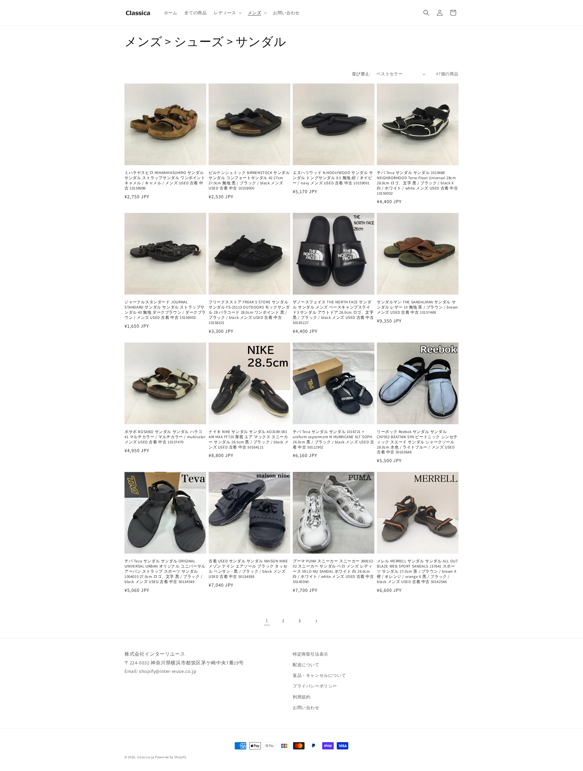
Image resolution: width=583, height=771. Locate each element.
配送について (306, 664)
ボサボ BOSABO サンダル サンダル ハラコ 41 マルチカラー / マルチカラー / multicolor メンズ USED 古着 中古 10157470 (165, 437)
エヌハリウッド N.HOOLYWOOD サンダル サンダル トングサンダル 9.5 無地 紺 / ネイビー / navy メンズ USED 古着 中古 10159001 (333, 178)
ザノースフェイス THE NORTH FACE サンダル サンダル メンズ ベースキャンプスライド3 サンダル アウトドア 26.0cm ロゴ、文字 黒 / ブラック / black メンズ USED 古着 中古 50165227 (333, 312)
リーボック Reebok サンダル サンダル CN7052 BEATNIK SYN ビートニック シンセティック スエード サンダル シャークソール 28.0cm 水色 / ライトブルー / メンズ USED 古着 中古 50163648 (417, 442)
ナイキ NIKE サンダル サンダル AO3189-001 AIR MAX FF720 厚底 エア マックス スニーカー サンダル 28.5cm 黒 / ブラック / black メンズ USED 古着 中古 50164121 (248, 439)
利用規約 (301, 697)
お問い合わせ (306, 707)
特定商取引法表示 (310, 654)
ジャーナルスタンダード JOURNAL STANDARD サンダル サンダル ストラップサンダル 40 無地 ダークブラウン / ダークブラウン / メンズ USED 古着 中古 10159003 (165, 310)
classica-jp (146, 757)
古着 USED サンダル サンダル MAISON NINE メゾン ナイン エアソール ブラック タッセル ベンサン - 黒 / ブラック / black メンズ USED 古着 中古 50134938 (248, 569)
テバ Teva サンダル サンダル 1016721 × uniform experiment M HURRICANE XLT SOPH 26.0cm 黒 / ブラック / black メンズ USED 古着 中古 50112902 (333, 439)
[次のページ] (316, 621)
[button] (227, 12)
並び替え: (361, 74)
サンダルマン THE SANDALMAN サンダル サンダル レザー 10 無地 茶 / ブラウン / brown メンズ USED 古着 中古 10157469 (417, 307)
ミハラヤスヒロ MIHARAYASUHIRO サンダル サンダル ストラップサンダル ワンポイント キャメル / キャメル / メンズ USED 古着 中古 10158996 (164, 180)
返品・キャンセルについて (319, 675)
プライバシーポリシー (315, 686)
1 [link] (267, 620)
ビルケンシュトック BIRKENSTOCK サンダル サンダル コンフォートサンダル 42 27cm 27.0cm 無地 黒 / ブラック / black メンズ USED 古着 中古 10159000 (249, 180)
